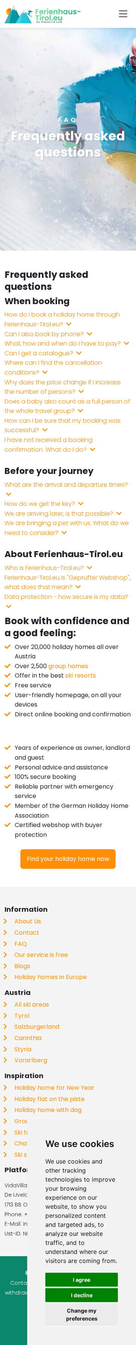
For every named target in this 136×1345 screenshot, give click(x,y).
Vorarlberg (30, 1060)
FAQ (20, 944)
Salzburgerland (36, 1026)
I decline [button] (82, 1295)
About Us (27, 921)
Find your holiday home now (68, 859)
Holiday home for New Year (54, 1087)
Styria (22, 1049)
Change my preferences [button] (81, 1314)
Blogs (22, 966)
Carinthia (28, 1038)
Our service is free (41, 954)
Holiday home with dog (48, 1110)
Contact (26, 932)
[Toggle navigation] (123, 14)
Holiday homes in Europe (50, 977)
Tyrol (21, 1015)
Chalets (25, 1143)
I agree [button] (81, 1279)
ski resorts (80, 675)
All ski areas (31, 1004)
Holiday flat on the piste (49, 1099)
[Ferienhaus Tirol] (42, 14)
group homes (68, 666)
